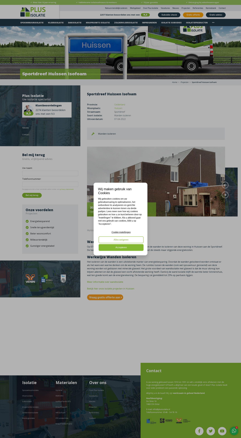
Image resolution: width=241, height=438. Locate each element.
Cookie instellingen (121, 232)
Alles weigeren (121, 240)
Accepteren (121, 247)
